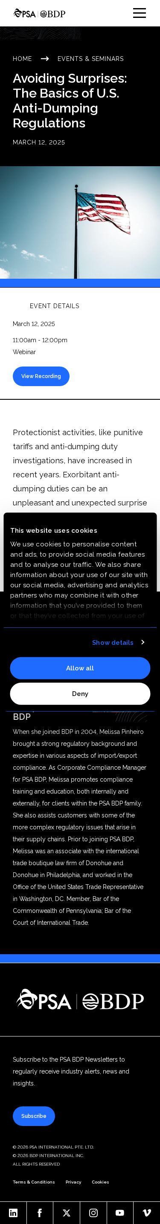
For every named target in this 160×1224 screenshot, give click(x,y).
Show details (113, 642)
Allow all (80, 668)
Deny (80, 693)
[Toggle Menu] (139, 13)
